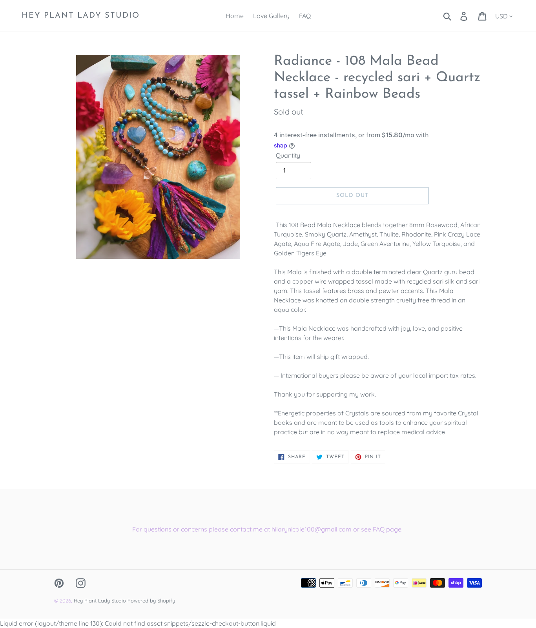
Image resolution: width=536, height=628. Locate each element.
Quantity (288, 155)
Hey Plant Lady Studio (81, 16)
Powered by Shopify (151, 600)
